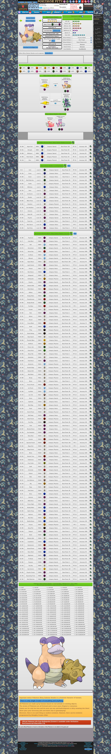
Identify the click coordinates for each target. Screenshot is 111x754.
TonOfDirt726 (82, 49)
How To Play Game (23, 748)
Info (34, 2)
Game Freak (71, 744)
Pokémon (36, 743)
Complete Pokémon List (23, 743)
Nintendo (82, 44)
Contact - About (70, 742)
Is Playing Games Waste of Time (23, 9)
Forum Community (88, 742)
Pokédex (23, 745)
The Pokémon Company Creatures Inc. (59, 744)
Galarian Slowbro (30, 18)
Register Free (88, 743)
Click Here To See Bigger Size (31, 47)
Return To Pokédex (30, 20)
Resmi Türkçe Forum (88, 745)
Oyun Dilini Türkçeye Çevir (23, 4)
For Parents (23, 742)
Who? (53, 40)
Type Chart (23, 747)
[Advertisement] (55, 6)
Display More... (48, 53)
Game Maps (23, 744)
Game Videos (88, 744)
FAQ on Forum (23, 749)
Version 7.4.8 (88, 4)
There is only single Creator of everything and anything (41, 701)
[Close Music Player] (102, 4)
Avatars (22, 746)
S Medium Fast (56, 30)
